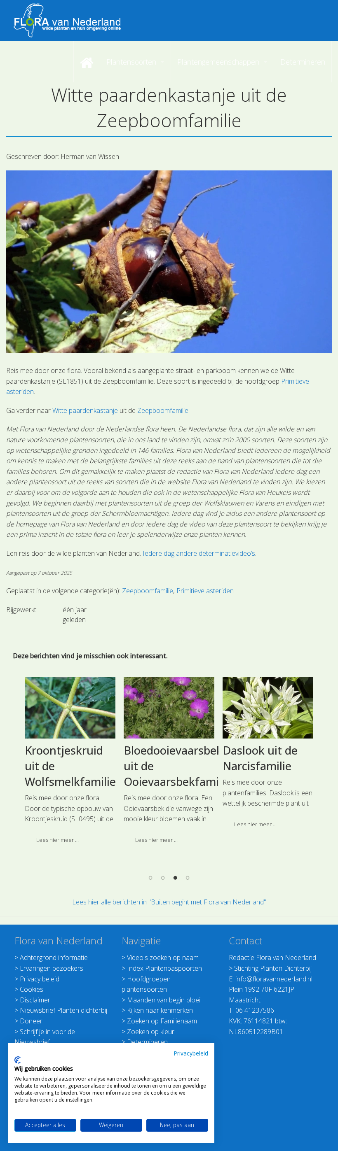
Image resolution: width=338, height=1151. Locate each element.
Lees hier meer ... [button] (57, 839)
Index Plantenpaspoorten (164, 968)
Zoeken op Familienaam (162, 1020)
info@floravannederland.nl (273, 978)
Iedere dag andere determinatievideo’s (199, 553)
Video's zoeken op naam (163, 957)
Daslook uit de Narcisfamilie (260, 758)
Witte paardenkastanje (85, 410)
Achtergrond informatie (54, 957)
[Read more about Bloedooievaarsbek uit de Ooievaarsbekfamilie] (169, 708)
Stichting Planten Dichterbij (273, 968)
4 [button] (187, 878)
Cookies (31, 989)
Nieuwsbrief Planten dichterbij (63, 1010)
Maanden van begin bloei (163, 999)
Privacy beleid (39, 978)
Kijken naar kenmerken (160, 1010)
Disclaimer (35, 999)
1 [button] (150, 878)
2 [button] (163, 878)
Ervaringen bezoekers (51, 968)
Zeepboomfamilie (162, 410)
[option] (70, 763)
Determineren (147, 1041)
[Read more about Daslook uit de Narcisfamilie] (268, 708)
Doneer (31, 1020)
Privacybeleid (191, 1053)
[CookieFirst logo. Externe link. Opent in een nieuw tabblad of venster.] (17, 1060)
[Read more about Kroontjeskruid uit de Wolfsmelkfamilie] (70, 708)
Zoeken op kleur (150, 1031)
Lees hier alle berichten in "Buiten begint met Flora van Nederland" (169, 901)
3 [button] (175, 878)
